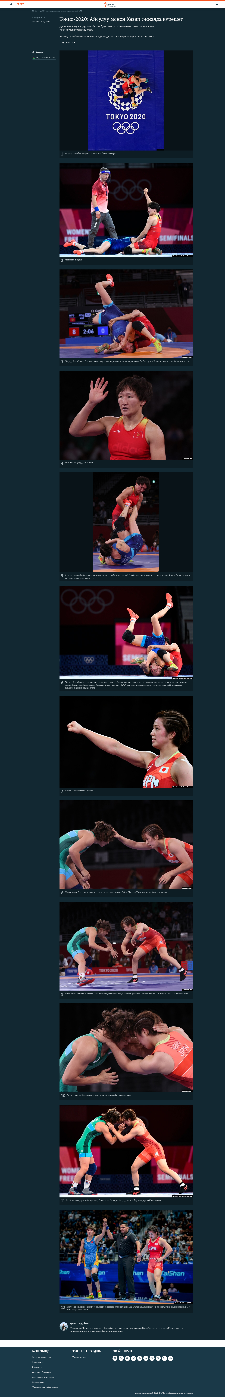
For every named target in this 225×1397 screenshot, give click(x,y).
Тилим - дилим (79, 1357)
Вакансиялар (38, 1382)
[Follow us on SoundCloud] (145, 1358)
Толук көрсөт (67, 43)
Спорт (20, 4)
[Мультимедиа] (217, 4)
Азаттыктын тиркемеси (43, 1377)
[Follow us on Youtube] (127, 1358)
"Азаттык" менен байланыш (45, 1387)
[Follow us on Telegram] (133, 1358)
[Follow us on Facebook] (115, 1358)
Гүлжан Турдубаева (41, 22)
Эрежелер (37, 1367)
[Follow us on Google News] (139, 1358)
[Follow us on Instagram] (151, 1358)
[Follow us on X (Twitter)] (121, 1358)
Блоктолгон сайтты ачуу (43, 1357)
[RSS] (164, 1358)
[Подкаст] (170, 1358)
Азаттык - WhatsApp (41, 1372)
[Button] (38, 52)
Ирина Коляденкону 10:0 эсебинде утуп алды (168, 361)
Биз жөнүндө (38, 1362)
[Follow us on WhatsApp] (158, 1358)
